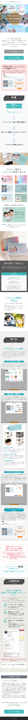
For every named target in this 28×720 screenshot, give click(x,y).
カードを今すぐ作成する (14, 57)
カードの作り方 (14, 51)
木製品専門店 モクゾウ (15, 2)
